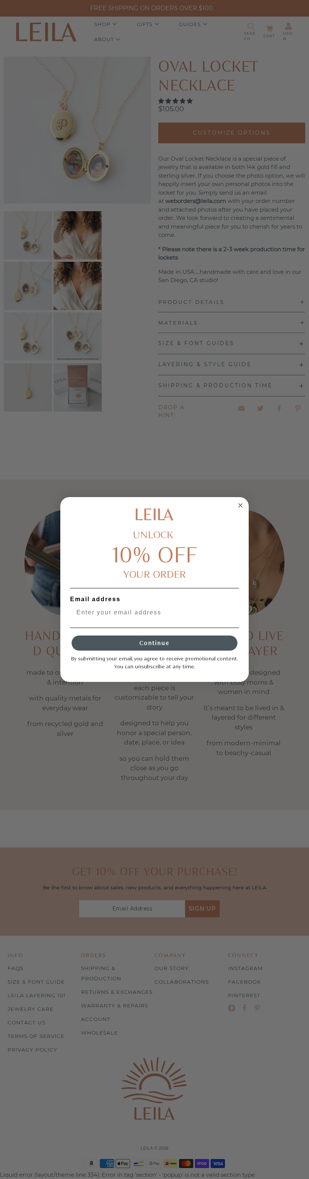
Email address (95, 599)
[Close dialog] (240, 505)
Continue (154, 642)
